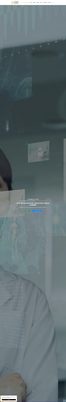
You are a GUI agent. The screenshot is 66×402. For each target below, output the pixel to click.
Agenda (34, 2)
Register (49, 2)
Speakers (37, 2)
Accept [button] (9, 399)
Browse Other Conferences (24, 2)
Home (31, 2)
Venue (41, 2)
